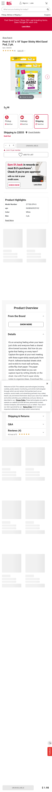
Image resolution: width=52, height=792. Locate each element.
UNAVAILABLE (32, 146)
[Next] (47, 77)
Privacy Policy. (21, 400)
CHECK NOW (14, 185)
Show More (26, 324)
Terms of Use (27, 407)
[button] (34, 132)
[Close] (47, 383)
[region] (26, 396)
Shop (7, 38)
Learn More (26, 26)
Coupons (47, 15)
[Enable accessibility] (49, 743)
